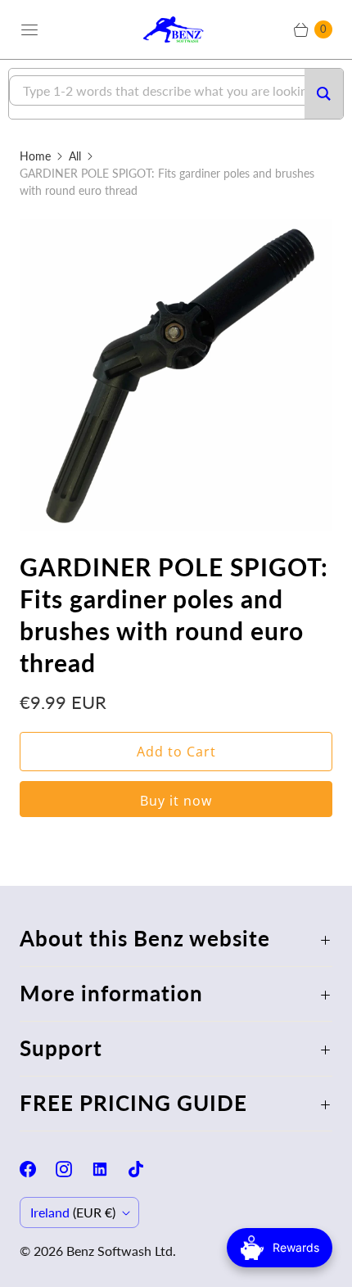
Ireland (72, 1212)
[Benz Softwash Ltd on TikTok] (146, 1169)
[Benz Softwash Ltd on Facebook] (38, 1169)
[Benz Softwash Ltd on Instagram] (74, 1169)
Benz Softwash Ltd (119, 1250)
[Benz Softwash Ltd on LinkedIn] (110, 1169)
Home (35, 156)
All (75, 156)
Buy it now (176, 801)
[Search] (324, 94)
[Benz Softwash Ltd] (176, 29)
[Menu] (29, 29)
